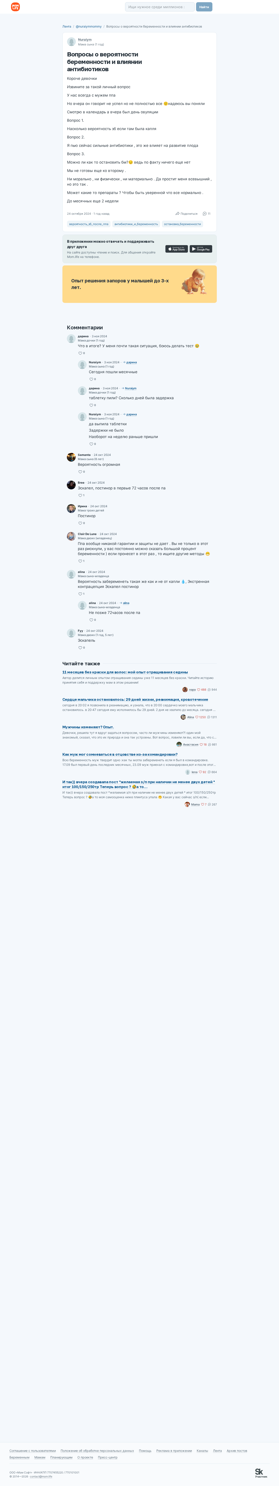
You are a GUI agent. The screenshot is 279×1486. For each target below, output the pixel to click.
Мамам (39, 1457)
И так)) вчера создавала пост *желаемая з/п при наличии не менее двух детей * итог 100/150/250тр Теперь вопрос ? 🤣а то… (138, 784)
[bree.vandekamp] (71, 485)
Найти (204, 7)
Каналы (202, 1450)
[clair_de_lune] (71, 536)
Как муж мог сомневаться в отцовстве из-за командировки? (120, 754)
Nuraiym (85, 39)
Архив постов (237, 1450)
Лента (66, 26)
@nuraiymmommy (89, 26)
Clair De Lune (87, 534)
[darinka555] (71, 338)
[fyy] (71, 633)
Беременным (19, 1457)
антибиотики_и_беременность (136, 224)
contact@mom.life (41, 1476)
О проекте (85, 1457)
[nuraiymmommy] (82, 364)
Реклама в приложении (174, 1450)
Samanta (84, 455)
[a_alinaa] (71, 574)
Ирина (82, 506)
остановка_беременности (182, 224)
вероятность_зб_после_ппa (88, 224)
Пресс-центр (108, 1457)
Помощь (145, 1450)
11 (209, 213)
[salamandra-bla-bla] (71, 457)
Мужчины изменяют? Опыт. (88, 727)
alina (81, 572)
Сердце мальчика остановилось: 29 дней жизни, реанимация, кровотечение (135, 699)
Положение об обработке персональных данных (97, 1450)
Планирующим (61, 1457)
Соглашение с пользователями (32, 1450)
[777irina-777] (71, 508)
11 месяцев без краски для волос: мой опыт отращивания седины (125, 672)
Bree (81, 482)
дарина (83, 336)
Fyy (80, 630)
